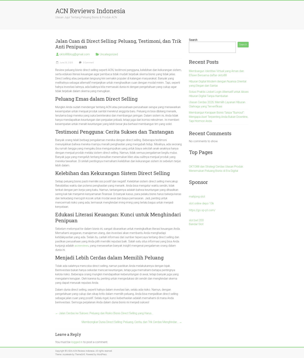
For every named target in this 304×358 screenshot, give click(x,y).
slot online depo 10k (201, 203)
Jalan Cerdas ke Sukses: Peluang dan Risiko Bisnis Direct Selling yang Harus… (104, 313)
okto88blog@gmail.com (74, 54)
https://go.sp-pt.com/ (202, 210)
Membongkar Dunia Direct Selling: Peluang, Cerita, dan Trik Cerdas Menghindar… (132, 322)
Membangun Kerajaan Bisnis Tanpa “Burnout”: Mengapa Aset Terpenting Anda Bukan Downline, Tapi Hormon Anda (218, 117)
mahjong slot (197, 196)
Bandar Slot (196, 224)
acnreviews (82, 245)
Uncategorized (109, 54)
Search (193, 40)
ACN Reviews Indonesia (90, 11)
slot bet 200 (196, 220)
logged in (77, 342)
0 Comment (88, 62)
